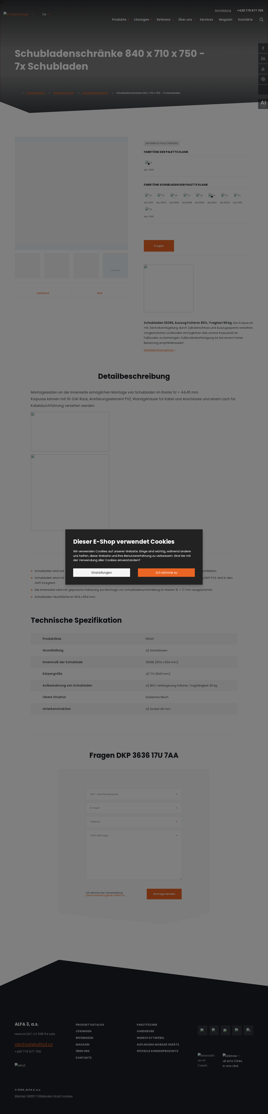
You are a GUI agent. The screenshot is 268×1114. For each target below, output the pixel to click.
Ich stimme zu (166, 572)
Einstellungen (101, 572)
